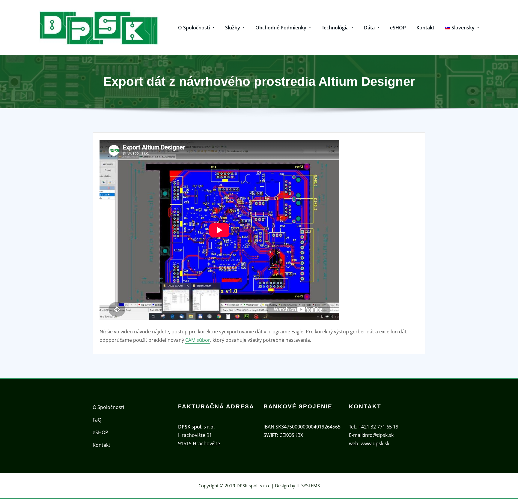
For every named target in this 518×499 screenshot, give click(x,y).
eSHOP (398, 27)
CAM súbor (197, 340)
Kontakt (425, 27)
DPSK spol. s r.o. (253, 485)
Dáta (370, 27)
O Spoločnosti (194, 27)
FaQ (97, 419)
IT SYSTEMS (308, 485)
